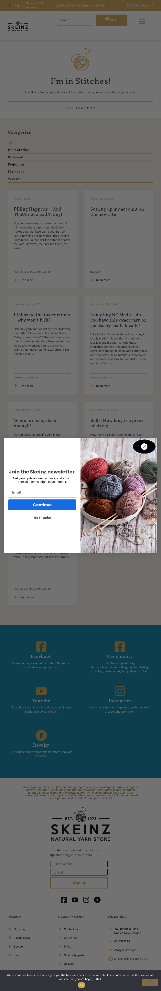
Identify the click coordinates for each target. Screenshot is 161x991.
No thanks (42, 517)
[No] (150, 982)
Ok (81, 985)
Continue (42, 505)
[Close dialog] (144, 447)
